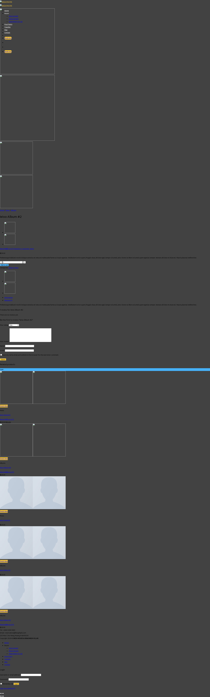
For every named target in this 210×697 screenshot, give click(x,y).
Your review (5, 341)
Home (2, 210)
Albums (13, 210)
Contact (7, 664)
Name (2, 346)
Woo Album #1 (5, 570)
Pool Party (8, 656)
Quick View (4, 406)
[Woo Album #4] (33, 456)
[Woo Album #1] (9, 244)
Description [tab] (8, 297)
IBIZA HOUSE (13, 651)
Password (4, 679)
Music (8, 210)
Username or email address (10, 675)
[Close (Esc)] (1, 693)
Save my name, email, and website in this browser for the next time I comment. (31, 355)
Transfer (7, 659)
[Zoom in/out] (3, 693)
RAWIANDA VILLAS (16, 653)
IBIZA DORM (13, 648)
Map (5, 662)
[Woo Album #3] (9, 232)
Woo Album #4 (5, 467)
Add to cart (4, 265)
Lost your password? (7, 688)
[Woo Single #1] (33, 508)
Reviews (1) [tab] (8, 300)
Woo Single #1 (5, 520)
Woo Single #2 (5, 415)
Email (2, 350)
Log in (16, 684)
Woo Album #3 (5, 620)
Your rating (4, 325)
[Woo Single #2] (33, 403)
